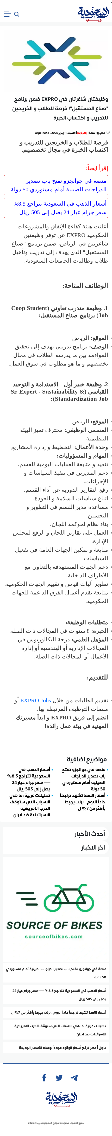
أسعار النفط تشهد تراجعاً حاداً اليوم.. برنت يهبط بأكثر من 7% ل (82, 801)
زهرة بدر (82, 132)
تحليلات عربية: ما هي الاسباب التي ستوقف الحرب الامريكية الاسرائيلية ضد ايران (29, 804)
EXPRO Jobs (35, 700)
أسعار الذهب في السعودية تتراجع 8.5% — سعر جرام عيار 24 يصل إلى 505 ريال (56, 207)
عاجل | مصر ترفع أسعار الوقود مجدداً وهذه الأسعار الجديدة (62, 1047)
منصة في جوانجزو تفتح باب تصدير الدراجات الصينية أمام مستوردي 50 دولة (59, 185)
